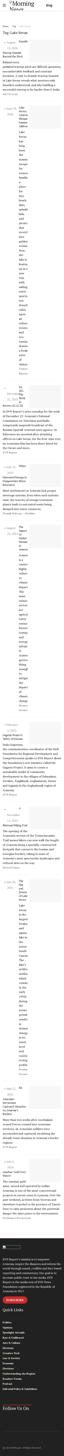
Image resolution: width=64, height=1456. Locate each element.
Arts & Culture (11, 1342)
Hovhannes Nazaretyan (16, 1218)
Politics (7, 1322)
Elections (8, 1348)
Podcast (7, 1383)
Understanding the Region (19, 1373)
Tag (14, 26)
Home (6, 26)
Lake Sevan (25, 26)
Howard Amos (11, 867)
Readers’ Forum (12, 1378)
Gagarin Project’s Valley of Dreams (13, 737)
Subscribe (15, 1300)
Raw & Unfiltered (13, 1337)
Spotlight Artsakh (14, 1332)
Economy (8, 1363)
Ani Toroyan (10, 94)
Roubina (30, 513)
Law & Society (11, 1358)
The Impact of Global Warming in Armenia (24, 538)
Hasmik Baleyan (12, 513)
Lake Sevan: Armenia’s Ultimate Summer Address (24, 117)
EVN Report (10, 452)
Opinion (7, 1327)
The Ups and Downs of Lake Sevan (23, 890)
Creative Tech (11, 1353)
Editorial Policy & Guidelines (20, 1389)
